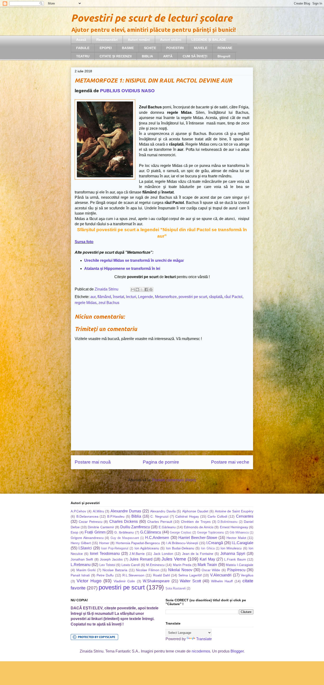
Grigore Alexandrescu (87, 538)
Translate (204, 639)
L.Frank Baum (235, 559)
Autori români (139, 39)
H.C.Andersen (157, 538)
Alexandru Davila (163, 511)
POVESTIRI (175, 48)
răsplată (215, 297)
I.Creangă (214, 543)
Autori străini (170, 39)
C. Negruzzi (159, 516)
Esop (74, 532)
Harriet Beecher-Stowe (197, 538)
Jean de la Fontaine (197, 554)
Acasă (81, 39)
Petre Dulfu (105, 575)
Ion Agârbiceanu (146, 548)
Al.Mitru (98, 511)
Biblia (136, 516)
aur (93, 297)
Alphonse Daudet (195, 511)
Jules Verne (174, 558)
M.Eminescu (155, 565)
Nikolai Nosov (180, 570)
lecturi (131, 297)
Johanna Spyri (232, 554)
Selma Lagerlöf (189, 575)
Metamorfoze (166, 297)
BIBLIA (147, 56)
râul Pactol (233, 297)
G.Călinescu (150, 532)
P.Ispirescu (236, 570)
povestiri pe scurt (193, 297)
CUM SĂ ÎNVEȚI (195, 56)
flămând (104, 297)
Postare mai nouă (93, 462)
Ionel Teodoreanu (105, 554)
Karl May (207, 559)
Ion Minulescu (231, 548)
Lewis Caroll (130, 565)
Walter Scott (190, 581)
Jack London (163, 554)
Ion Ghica (207, 548)
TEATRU (82, 56)
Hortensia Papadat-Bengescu (138, 543)
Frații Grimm (95, 532)
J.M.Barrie (137, 554)
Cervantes (244, 516)
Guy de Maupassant (125, 538)
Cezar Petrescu (90, 522)
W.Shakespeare (156, 581)
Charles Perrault (159, 522)
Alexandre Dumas (126, 511)
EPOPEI (106, 48)
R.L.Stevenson (133, 575)
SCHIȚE (150, 48)
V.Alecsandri (220, 575)
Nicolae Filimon (147, 570)
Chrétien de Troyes (196, 522)
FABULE (82, 48)
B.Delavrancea (87, 516)
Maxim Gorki (86, 570)
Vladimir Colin (124, 581)
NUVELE (200, 48)
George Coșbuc (180, 532)
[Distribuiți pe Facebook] (146, 289)
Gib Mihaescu (239, 532)
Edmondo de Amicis (198, 527)
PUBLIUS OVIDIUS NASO (127, 90)
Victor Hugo (89, 580)
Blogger (237, 651)
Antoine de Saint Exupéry (234, 511)
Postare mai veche (230, 462)
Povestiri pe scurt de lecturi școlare (151, 17)
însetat (118, 297)
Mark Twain (207, 565)
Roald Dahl (161, 575)
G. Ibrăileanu (124, 532)
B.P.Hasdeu (116, 516)
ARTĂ (167, 56)
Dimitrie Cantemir (101, 527)
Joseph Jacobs (111, 559)
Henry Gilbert (81, 543)
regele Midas (86, 303)
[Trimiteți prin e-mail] (132, 289)
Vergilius (247, 575)
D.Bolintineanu (227, 522)
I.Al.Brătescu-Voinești (182, 543)
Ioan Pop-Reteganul (114, 548)
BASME (128, 48)
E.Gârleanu (167, 527)
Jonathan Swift (82, 559)
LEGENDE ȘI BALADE (208, 39)
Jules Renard (141, 559)
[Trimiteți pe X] (141, 289)
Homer (104, 543)
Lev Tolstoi (107, 565)
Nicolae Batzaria (114, 570)
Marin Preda (182, 565)
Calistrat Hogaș (187, 516)
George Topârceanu (210, 532)
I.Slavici (85, 548)
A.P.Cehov (78, 511)
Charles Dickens (123, 521)
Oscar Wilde (211, 570)
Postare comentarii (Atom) (174, 480)
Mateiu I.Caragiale (239, 565)
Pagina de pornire (161, 462)
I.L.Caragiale (242, 543)
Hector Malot (236, 538)
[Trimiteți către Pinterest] (150, 289)
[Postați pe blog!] (137, 289)
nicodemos (201, 651)
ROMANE (225, 48)
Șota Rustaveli (176, 588)
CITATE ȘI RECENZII (116, 56)
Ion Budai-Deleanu (180, 548)
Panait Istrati (80, 575)
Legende (145, 297)
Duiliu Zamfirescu (135, 527)
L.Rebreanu (81, 565)
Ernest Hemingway (234, 527)
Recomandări (107, 39)
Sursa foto (84, 242)
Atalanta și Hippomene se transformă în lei (122, 269)
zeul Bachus (108, 303)
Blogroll (224, 56)
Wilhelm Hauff (222, 581)
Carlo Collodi (217, 516)
